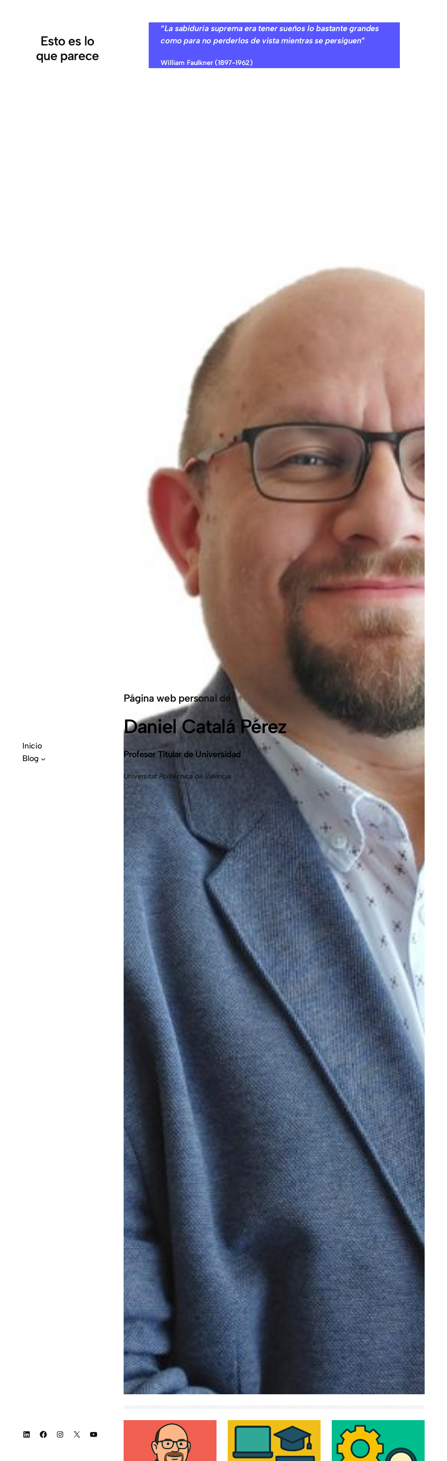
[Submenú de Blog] (43, 758)
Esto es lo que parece (67, 48)
